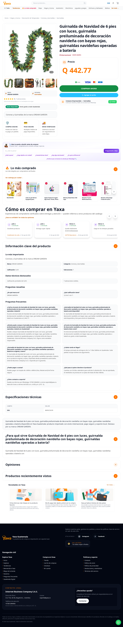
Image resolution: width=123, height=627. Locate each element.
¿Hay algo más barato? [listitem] (57, 155)
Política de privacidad (90, 566)
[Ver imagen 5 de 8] (50, 83)
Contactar (83, 601)
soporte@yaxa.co (45, 598)
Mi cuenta (46, 568)
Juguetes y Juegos (80, 8)
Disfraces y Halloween (96, 8)
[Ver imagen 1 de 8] (8, 83)
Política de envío (89, 563)
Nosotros (5, 574)
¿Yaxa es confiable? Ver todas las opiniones (19, 217)
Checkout (46, 566)
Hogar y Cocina (49, 8)
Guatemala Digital (8, 579)
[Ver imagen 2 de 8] (19, 83)
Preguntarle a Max (111, 151)
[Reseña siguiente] (115, 216)
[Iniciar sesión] (113, 3)
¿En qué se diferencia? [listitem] (74, 155)
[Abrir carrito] (117, 3)
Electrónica (69, 8)
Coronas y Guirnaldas (48, 18)
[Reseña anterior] (109, 216)
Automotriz (59, 8)
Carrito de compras (49, 563)
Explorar (5, 563)
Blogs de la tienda (8, 571)
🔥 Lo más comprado (29, 8)
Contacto (86, 560)
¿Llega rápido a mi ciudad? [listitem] (24, 155)
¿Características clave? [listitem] (41, 155)
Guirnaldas (60, 18)
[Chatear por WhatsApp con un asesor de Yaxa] (118, 622)
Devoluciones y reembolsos (92, 568)
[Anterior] (9, 191)
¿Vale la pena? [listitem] (9, 155)
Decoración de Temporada (30, 18)
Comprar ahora (89, 88)
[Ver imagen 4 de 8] (39, 83)
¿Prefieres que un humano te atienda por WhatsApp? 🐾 (61, 158)
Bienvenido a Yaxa (8, 568)
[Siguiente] (114, 191)
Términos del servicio (90, 571)
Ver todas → (111, 485)
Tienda (45, 560)
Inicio (6, 18)
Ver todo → (115, 8)
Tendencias (16, 8)
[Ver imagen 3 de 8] (29, 83)
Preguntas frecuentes (9, 576)
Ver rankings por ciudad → (14, 178)
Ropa (40, 8)
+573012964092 (10, 603)
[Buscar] (85, 3)
